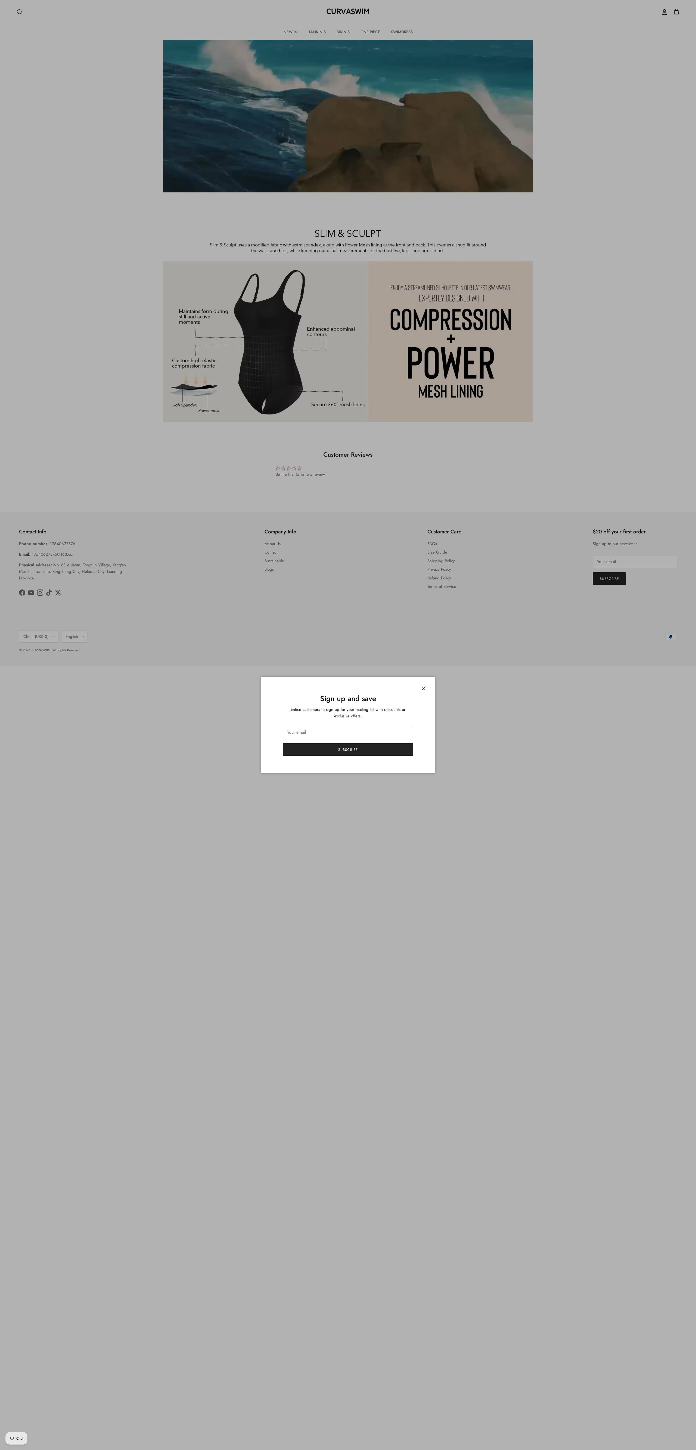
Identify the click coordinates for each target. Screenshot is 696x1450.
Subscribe (348, 749)
